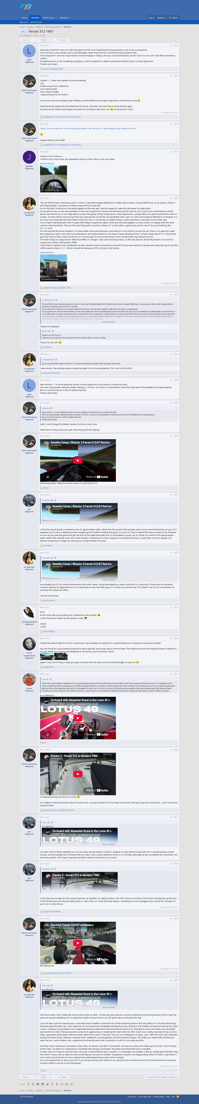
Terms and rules (144, 1096)
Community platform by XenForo (99, 1102)
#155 (176, 674)
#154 (176, 638)
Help (168, 1096)
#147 (176, 354)
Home (24, 17)
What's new (48, 17)
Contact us (132, 1096)
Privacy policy (158, 1096)
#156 (176, 750)
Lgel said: (45, 408)
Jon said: (45, 679)
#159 (176, 918)
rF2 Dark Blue (27, 1096)
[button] (56, 17)
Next (64, 40)
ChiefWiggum (27, 35)
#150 (176, 436)
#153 (176, 607)
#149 (176, 403)
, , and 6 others (62, 117)
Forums (35, 17)
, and (53, 69)
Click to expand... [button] (109, 322)
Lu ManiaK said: (48, 300)
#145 (176, 198)
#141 (176, 45)
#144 (176, 152)
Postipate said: (48, 500)
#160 (176, 980)
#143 (176, 124)
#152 (176, 552)
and (57, 288)
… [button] (33, 40)
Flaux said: (46, 822)
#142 (176, 76)
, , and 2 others (59, 810)
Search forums (36, 22)
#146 (176, 295)
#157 (176, 817)
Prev (25, 40)
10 (50, 40)
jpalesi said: (46, 331)
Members (64, 17)
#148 (176, 380)
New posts (24, 22)
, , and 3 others (57, 973)
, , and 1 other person (62, 145)
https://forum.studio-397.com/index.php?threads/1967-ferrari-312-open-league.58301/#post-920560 (88, 128)
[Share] (171, 45)
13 (58, 40)
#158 (176, 864)
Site (173, 1096)
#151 (176, 495)
